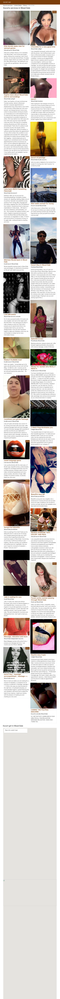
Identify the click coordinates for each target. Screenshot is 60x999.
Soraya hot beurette (12, 527)
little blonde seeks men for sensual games (14, 47)
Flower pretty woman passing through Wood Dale (42, 599)
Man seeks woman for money (42, 204)
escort (33, 99)
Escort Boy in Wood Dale (40, 265)
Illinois (25, 5)
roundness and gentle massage (16, 419)
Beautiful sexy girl (38, 494)
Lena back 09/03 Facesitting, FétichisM (15, 190)
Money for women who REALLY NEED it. (43, 368)
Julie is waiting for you (12, 597)
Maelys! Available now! (13, 360)
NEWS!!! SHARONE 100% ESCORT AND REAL (40, 533)
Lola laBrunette (10, 314)
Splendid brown (37, 339)
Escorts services (7, 5)
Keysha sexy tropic (38, 655)
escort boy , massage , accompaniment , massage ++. (16, 675)
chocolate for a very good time (43, 47)
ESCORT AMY (7, 2)
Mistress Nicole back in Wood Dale (15, 261)
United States (18, 5)
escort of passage (38, 158)
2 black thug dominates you (42, 427)
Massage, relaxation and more (15, 637)
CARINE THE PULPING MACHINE (39, 711)
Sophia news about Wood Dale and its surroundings (16, 96)
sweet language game (12, 460)
